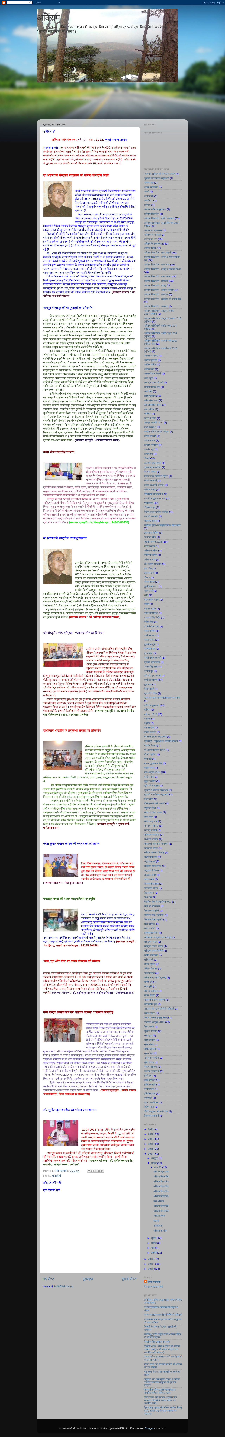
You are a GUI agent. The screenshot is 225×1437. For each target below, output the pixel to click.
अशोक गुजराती (150, 360)
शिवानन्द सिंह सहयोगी (153, 919)
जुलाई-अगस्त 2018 (153, 541)
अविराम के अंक (150, 239)
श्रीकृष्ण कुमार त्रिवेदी (153, 950)
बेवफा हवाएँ (149, 688)
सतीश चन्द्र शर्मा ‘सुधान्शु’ (155, 977)
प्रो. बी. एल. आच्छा (152, 675)
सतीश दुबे (148, 981)
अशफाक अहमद (151, 355)
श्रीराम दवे (148, 959)
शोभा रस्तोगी (149, 928)
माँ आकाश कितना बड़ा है (154, 750)
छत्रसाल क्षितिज (151, 532)
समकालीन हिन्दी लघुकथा (154, 999)
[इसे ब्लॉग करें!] (92, 1171)
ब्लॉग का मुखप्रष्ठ (151, 705)
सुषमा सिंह (148, 1053)
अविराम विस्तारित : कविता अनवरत (159, 218)
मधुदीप (147, 723)
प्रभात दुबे (148, 671)
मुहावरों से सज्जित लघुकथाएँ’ (156, 794)
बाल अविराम (158, 1201)
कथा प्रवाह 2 (150, 427)
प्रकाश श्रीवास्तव (152, 662)
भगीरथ (147, 709)
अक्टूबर (154, 1158)
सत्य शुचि (148, 986)
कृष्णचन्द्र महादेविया (152, 467)
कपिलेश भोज (149, 440)
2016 (151, 1144)
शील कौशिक (149, 923)
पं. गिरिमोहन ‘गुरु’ (151, 626)
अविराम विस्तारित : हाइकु (155, 285)
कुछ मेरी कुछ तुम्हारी (152, 462)
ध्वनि (146, 595)
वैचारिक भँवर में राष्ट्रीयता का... (157, 901)
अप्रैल (154, 1242)
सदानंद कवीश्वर (151, 990)
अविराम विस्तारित (151, 213)
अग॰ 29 (158, 1167)
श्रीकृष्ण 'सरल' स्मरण (153, 946)
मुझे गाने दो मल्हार (151, 785)
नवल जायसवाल (151, 613)
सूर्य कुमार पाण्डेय (151, 1057)
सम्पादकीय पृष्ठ (150, 1004)
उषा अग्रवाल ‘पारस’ (153, 404)
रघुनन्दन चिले (150, 808)
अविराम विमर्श (150, 248)
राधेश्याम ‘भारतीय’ (151, 834)
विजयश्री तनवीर (151, 883)
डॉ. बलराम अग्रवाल (152, 564)
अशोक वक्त (149, 369)
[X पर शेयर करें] (95, 1171)
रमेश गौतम (148, 816)
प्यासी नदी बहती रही (152, 657)
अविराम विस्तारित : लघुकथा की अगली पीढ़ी (162, 298)
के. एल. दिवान (150, 471)
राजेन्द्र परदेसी (150, 830)
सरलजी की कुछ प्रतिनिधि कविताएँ (159, 1008)
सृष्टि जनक (149, 1062)
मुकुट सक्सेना (150, 781)
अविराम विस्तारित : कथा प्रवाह (157, 276)
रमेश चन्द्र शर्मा (150, 821)
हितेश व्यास (149, 1106)
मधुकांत (147, 718)
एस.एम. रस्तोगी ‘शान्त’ (153, 422)
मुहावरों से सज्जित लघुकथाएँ (156, 790)
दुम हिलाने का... (151, 586)
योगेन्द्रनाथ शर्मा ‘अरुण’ (154, 803)
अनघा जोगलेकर (151, 187)
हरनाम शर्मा (149, 1089)
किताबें (147, 458)
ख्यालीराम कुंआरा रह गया (154, 498)
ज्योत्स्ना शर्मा (149, 559)
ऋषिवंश (147, 413)
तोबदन (147, 577)
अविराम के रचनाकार (153, 243)
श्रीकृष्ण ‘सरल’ (150, 941)
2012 (151, 1264)
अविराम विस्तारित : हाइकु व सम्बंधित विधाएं (162, 269)
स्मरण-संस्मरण (150, 1066)
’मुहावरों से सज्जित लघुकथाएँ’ (156, 178)
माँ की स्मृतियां (150, 754)
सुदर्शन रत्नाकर (150, 1031)
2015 (151, 1148)
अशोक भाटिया (150, 364)
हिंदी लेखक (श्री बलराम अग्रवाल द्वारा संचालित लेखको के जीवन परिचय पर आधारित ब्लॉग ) (160, 1400)
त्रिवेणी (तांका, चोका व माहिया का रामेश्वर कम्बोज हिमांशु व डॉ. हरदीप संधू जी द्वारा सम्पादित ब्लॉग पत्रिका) (162, 1349)
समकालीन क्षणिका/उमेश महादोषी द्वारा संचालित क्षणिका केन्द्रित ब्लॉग (160, 1391)
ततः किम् (148, 568)
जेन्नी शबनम (149, 546)
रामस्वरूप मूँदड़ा (151, 848)
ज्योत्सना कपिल (151, 550)
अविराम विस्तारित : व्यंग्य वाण (156, 264)
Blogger (149, 1428)
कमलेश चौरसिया (151, 445)
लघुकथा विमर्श (150, 874)
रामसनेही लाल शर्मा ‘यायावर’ (156, 843)
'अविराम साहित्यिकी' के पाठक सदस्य (159, 173)
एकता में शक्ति (150, 418)
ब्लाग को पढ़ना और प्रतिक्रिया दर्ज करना (162, 697)
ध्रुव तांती (148, 590)
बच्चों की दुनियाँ (150, 679)
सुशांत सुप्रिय (150, 1048)
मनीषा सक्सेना (150, 732)
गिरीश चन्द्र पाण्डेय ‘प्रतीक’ (156, 511)
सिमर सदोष (149, 1026)
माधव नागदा (149, 767)
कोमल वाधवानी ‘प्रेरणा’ (154, 485)
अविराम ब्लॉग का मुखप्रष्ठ (155, 209)
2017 (151, 1139)
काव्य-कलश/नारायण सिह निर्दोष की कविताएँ (162, 1314)
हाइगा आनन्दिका (151, 1102)
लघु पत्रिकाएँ (149, 861)
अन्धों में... (148, 200)
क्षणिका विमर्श (149, 489)
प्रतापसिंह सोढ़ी (151, 666)
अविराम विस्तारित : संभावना (156, 306)
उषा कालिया (149, 409)
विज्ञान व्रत (149, 892)
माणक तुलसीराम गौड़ (153, 763)
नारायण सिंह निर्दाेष (152, 617)
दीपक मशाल (149, 581)
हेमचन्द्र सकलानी (151, 1115)
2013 (151, 1259)
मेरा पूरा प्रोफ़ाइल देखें (153, 1286)
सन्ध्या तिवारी (149, 995)
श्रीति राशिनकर (151, 955)
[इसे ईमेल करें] (89, 1171)
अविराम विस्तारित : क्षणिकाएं (156, 281)
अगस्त (154, 1163)
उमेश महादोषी (150, 396)
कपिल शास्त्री (150, 436)
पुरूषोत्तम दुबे (149, 648)
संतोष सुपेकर (149, 964)
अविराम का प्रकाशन (153, 230)
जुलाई (154, 1238)
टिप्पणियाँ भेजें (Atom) (63, 1286)
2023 (151, 1129)
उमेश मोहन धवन (151, 400)
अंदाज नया (148, 182)
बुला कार (148, 684)
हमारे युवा (148, 1075)
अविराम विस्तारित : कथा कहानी (157, 252)
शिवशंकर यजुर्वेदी (151, 910)
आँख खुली (148, 378)
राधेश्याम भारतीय (151, 839)
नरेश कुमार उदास (151, 599)
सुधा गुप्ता (148, 1035)
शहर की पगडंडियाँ (152, 906)
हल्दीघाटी (148, 1097)
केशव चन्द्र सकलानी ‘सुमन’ (156, 476)
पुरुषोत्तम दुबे (149, 644)
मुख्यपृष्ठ (88, 1279)
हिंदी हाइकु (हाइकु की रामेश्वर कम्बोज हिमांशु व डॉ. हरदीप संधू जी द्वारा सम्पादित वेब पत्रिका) (163, 1410)
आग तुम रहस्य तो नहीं (153, 382)
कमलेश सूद (149, 449)
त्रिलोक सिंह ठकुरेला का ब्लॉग (157, 1341)
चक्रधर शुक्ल (150, 520)
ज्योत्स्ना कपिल (150, 555)
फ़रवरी (154, 1252)
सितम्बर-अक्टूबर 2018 (154, 1022)
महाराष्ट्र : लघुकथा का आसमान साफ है (161, 741)
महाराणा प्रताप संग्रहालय (155, 736)
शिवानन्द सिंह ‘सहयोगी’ (154, 915)
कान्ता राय (148, 453)
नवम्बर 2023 (150, 608)
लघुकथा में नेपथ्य (151, 870)
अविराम (48, 18)
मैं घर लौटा (148, 799)
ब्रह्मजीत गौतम (150, 693)
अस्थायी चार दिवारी (152, 373)
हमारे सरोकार (149, 1080)
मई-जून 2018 (150, 714)
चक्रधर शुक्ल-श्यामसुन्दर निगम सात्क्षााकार (162, 525)
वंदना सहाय (149, 879)
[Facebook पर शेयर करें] (99, 1171)
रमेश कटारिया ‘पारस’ (153, 812)
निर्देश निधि (148, 621)
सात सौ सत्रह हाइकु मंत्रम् (156, 1017)
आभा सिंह (148, 391)
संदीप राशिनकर (150, 968)
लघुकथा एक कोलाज (152, 866)
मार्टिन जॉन (149, 776)
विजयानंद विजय (151, 888)
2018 (151, 1134)
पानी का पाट (149, 635)
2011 (151, 1268)
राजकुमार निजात (151, 825)
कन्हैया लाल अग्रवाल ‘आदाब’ (156, 431)
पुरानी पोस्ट (129, 1279)
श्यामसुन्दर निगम (151, 932)
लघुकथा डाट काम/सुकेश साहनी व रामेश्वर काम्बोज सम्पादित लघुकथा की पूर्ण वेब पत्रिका (162, 1382)
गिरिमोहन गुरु (149, 507)
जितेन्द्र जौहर (150, 537)
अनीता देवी (148, 196)
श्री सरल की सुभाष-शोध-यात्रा (157, 937)
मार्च (153, 1247)
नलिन (146, 604)
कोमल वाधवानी (150, 480)
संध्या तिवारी (149, 973)
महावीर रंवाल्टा (150, 745)
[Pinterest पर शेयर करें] (102, 1171)
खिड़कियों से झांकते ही (153, 494)
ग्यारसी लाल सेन (151, 516)
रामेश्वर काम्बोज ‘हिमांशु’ (154, 852)
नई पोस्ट (48, 1279)
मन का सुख (149, 727)
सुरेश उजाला (149, 1039)
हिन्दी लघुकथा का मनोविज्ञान (156, 1111)
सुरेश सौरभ (149, 1044)
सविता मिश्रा (149, 1013)
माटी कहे (148, 758)
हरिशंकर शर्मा (149, 1093)
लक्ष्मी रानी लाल (150, 857)
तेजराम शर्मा (149, 572)
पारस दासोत (149, 639)
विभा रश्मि (148, 897)
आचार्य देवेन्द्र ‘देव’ (152, 387)
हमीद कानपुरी (150, 1084)
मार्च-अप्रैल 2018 (152, 772)
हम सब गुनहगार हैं (151, 1071)
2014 (151, 1153)
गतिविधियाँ (56, 1175)
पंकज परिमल (149, 630)
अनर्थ (146, 191)
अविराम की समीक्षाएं (152, 234)
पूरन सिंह (148, 653)
